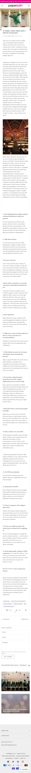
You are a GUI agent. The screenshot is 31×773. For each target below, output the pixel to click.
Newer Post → (25, 619)
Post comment (8, 656)
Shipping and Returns (22, 756)
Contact (16, 758)
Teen (25, 603)
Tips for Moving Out (9, 606)
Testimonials (9, 758)
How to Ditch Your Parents (18, 601)
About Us (23, 758)
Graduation (6, 601)
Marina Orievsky (8, 603)
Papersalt (10, 753)
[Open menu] (4, 5)
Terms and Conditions (8, 756)
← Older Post (5, 619)
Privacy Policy (21, 753)
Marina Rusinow (18, 603)
